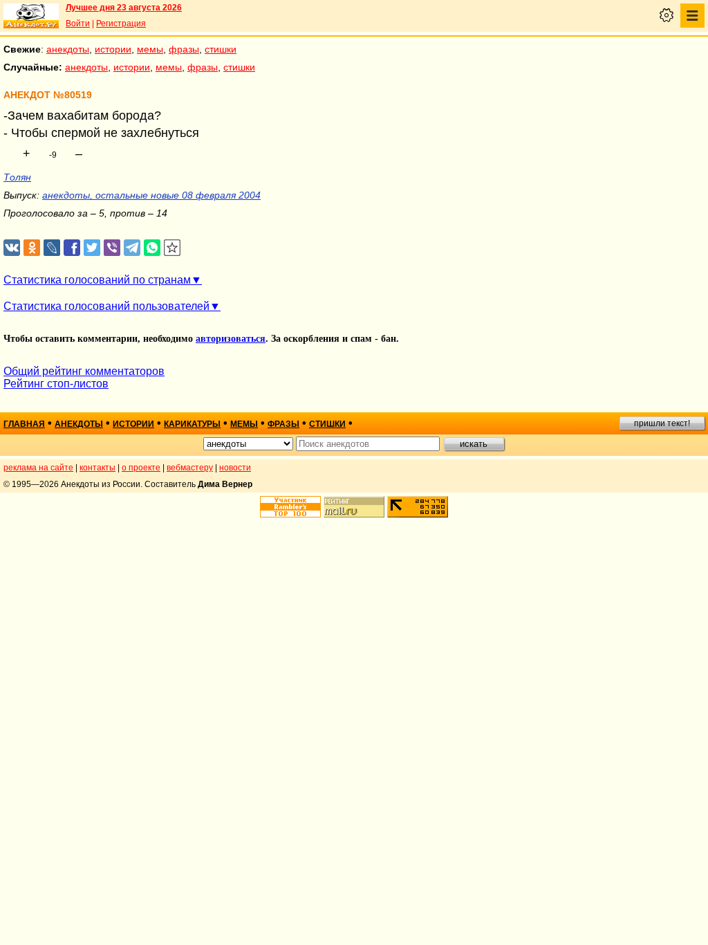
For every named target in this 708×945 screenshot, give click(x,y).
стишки (220, 49)
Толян (17, 177)
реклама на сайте (38, 467)
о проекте (141, 467)
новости (235, 467)
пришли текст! (662, 423)
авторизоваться (231, 338)
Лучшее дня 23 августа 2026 (124, 7)
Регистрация (121, 23)
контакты (97, 467)
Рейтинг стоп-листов (56, 383)
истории (113, 49)
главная (24, 424)
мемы (150, 49)
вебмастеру (190, 467)
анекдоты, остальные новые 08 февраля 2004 (151, 195)
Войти (78, 23)
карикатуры (192, 424)
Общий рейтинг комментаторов (84, 371)
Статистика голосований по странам (97, 280)
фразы (184, 49)
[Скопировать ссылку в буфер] (172, 248)
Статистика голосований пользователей (106, 306)
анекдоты (67, 49)
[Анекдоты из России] (31, 15)
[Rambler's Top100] (290, 506)
